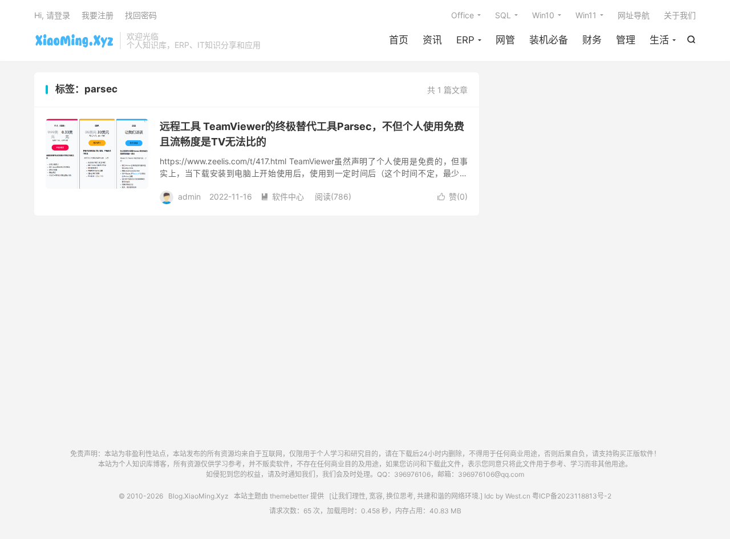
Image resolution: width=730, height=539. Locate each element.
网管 (505, 40)
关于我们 (680, 15)
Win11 (586, 15)
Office (462, 15)
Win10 (543, 15)
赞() (452, 196)
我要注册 (97, 15)
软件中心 (282, 196)
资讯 (432, 40)
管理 (625, 40)
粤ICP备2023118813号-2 (571, 496)
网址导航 (634, 15)
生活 (659, 40)
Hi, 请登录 (52, 15)
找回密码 (141, 15)
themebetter (289, 496)
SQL (503, 15)
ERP (465, 40)
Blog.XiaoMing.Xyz (74, 40)
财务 (592, 40)
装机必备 (548, 40)
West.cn (517, 496)
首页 (398, 40)
